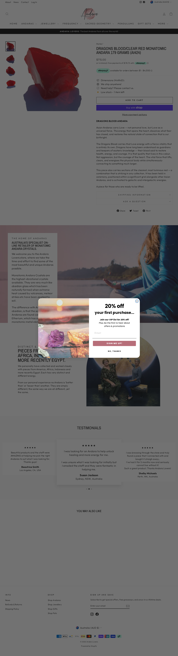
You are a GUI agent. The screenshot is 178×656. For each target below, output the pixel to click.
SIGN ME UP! (114, 343)
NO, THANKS (114, 351)
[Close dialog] (137, 301)
